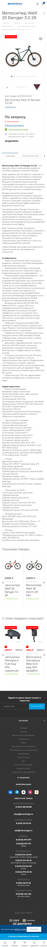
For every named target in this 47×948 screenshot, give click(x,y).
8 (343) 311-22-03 (23, 823)
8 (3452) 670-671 (23, 839)
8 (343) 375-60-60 (23, 867)
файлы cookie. (20, 929)
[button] (11, 76)
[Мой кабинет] (37, 4)
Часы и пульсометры (23, 765)
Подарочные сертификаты (23, 772)
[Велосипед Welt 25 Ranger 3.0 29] (23, 55)
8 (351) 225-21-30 (23, 884)
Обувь (23, 743)
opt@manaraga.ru (23, 830)
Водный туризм (23, 768)
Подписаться (37, 706)
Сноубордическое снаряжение (23, 750)
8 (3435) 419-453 (23, 895)
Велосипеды (23, 754)
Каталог (23, 721)
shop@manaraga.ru (23, 814)
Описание (10, 156)
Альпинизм (23, 739)
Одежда (23, 728)
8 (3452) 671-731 (23, 844)
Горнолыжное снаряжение (23, 746)
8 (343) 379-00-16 (24, 873)
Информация (23, 784)
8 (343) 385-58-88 (24, 807)
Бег (23, 761)
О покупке (23, 778)
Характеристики (31, 156)
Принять (34, 929)
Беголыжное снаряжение (23, 735)
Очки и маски (23, 757)
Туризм (23, 732)
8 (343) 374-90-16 (23, 861)
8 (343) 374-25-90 (24, 855)
